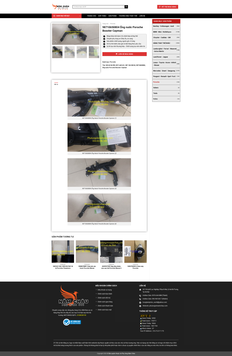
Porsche (156, 82)
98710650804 (140, 65)
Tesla (155, 93)
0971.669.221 (120, 65)
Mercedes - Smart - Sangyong (164, 71)
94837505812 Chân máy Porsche (135, 267)
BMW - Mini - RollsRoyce (162, 32)
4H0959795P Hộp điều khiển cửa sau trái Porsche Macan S (111, 267)
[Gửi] (126, 7)
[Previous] (55, 34)
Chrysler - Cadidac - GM (162, 37)
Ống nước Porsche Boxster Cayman (114, 67)
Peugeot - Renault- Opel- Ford (164, 76)
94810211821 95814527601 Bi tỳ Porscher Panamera (63, 267)
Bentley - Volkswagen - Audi (163, 26)
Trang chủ (105, 23)
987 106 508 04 (130, 65)
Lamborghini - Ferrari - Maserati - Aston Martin (165, 50)
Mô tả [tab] (56, 84)
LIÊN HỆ (142, 16)
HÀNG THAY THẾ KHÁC (161, 43)
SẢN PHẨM (112, 16)
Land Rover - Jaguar (160, 57)
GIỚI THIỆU (102, 16)
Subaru (155, 88)
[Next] (96, 34)
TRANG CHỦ (91, 16)
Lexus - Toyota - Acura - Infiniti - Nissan (164, 64)
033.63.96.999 (110, 65)
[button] (67, 16)
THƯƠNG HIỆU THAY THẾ (128, 16)
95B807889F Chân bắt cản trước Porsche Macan (87, 267)
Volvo (155, 99)
